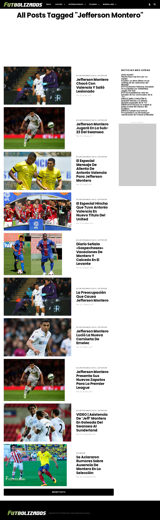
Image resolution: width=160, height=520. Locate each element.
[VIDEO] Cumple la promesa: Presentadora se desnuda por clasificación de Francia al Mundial (137, 113)
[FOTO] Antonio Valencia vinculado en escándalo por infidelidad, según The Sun (137, 89)
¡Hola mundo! (127, 75)
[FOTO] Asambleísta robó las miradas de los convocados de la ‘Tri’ (136, 95)
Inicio (48, 4)
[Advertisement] (80, 42)
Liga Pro (58, 4)
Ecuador (93, 4)
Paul (77, 95)
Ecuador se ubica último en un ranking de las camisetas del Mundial (135, 83)
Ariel (77, 434)
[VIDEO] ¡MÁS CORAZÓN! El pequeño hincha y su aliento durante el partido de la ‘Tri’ (134, 101)
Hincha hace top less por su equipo (134, 78)
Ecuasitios (86, 513)
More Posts (58, 492)
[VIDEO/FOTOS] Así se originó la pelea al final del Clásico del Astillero (136, 107)
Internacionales (75, 4)
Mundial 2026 (108, 4)
